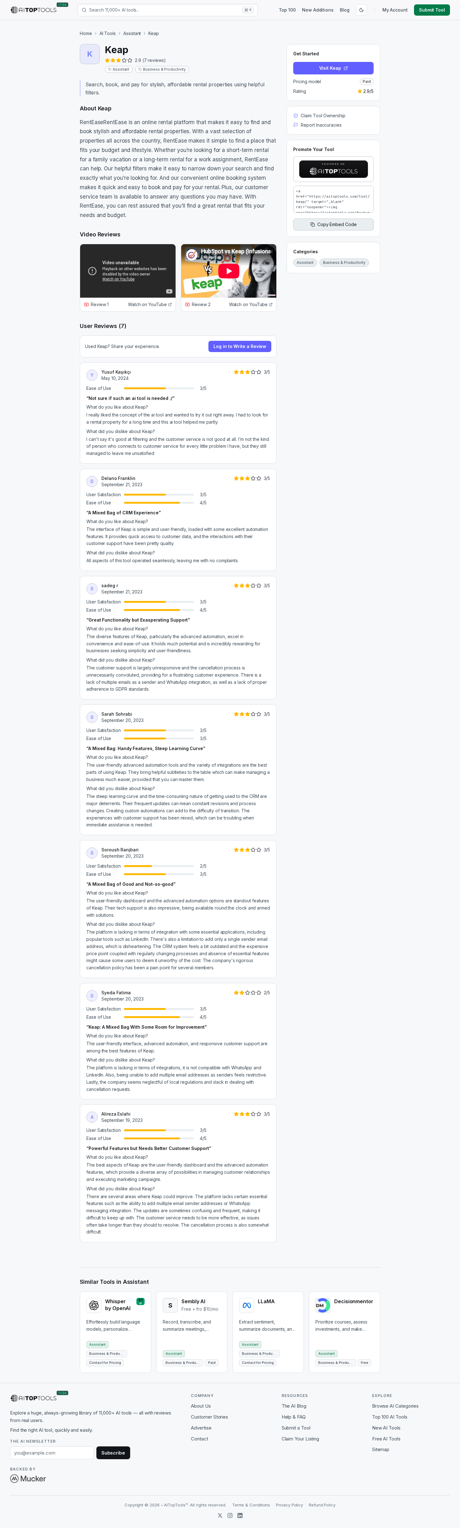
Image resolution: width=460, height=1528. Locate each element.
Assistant (132, 33)
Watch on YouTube (147, 304)
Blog (345, 10)
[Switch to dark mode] (361, 10)
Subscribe (113, 1453)
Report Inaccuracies (321, 125)
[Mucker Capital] (28, 1478)
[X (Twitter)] (219, 1515)
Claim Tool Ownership (323, 115)
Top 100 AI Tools (389, 1417)
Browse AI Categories (395, 1406)
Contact (199, 1439)
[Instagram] (230, 1515)
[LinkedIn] (240, 1515)
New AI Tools (386, 1428)
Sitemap (380, 1449)
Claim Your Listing (300, 1439)
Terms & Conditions (251, 1504)
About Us (201, 1406)
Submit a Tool (296, 1428)
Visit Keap (330, 68)
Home (86, 33)
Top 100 (287, 10)
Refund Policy (322, 1504)
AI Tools (108, 33)
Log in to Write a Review (239, 346)
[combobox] (164, 10)
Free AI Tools (386, 1439)
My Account (395, 10)
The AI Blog (294, 1406)
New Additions (318, 10)
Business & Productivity (164, 69)
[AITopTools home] (33, 10)
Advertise (201, 1428)
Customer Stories (209, 1417)
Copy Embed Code (337, 224)
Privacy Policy (289, 1504)
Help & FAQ (294, 1417)
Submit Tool (432, 10)
